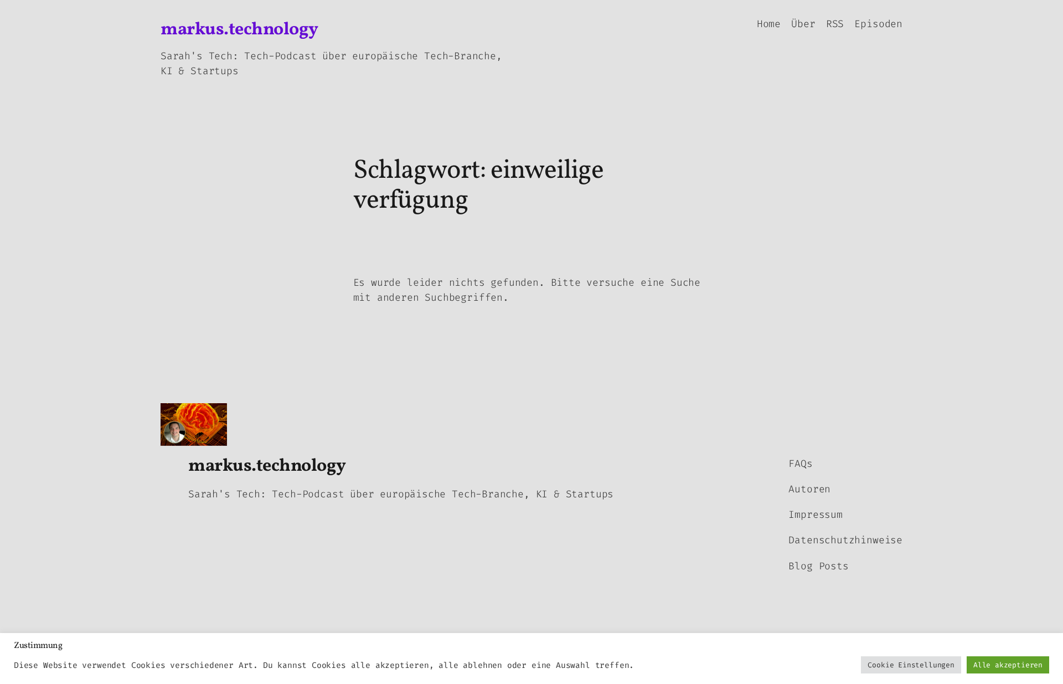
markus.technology (239, 30)
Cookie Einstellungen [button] (911, 665)
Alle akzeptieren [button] (1008, 665)
